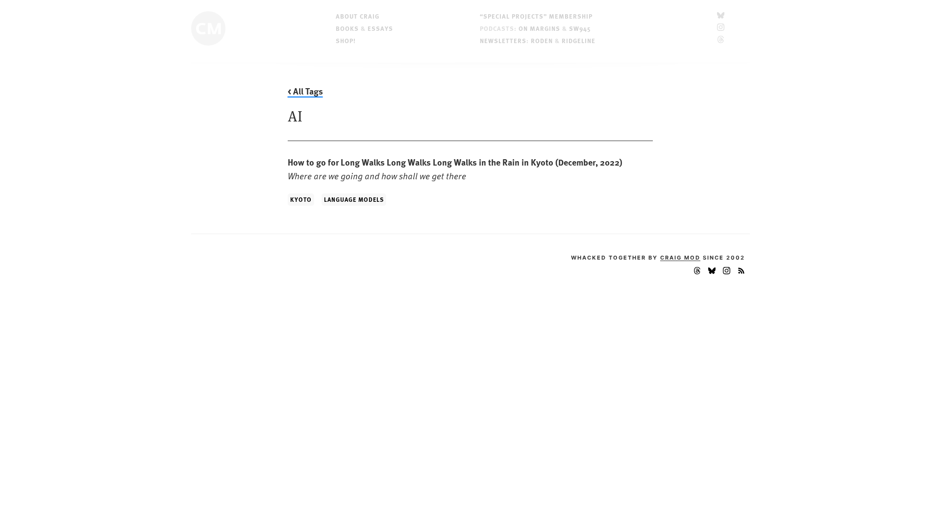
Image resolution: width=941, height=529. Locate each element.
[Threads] (720, 40)
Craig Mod (680, 257)
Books (347, 28)
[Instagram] (720, 28)
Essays (380, 28)
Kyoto (301, 199)
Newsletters (503, 40)
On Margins (539, 28)
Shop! (346, 40)
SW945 (580, 28)
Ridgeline (578, 40)
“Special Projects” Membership (536, 16)
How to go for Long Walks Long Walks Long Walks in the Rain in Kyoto (455, 169)
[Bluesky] (720, 16)
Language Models (354, 199)
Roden (542, 40)
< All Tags (305, 91)
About (357, 16)
